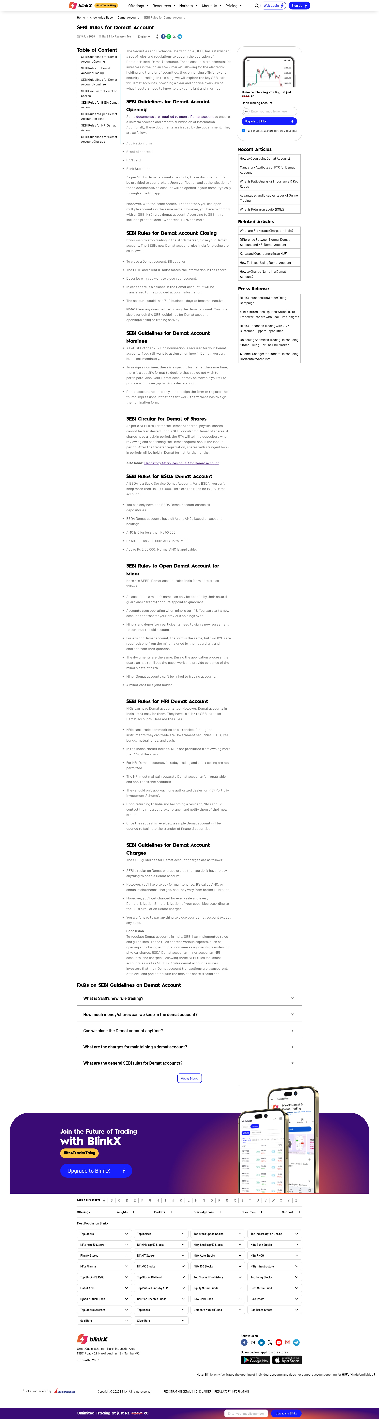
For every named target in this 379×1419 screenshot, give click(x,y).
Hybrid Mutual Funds (92, 1299)
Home (81, 17)
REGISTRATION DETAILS (178, 1391)
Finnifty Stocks (89, 1255)
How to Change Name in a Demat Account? (263, 273)
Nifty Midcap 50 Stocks (150, 1244)
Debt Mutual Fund (261, 1288)
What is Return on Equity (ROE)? (262, 209)
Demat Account (128, 17)
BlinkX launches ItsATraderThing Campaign (263, 300)
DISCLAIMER (203, 1391)
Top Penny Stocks (261, 1277)
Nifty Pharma (88, 1266)
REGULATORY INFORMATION (231, 1391)
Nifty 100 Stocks (203, 1266)
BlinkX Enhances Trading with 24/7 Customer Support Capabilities (264, 328)
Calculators (257, 1299)
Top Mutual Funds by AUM (152, 1288)
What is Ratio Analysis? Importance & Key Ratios (269, 183)
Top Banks (143, 1309)
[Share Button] (157, 36)
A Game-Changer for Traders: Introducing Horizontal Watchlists (269, 356)
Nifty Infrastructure (262, 1266)
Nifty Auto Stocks (204, 1255)
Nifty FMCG (257, 1255)
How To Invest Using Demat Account (265, 262)
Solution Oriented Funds (151, 1299)
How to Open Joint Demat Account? (265, 158)
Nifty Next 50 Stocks (92, 1244)
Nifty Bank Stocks (261, 1244)
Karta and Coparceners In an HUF (263, 253)
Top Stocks (87, 1233)
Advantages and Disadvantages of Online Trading (269, 197)
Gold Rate (86, 1320)
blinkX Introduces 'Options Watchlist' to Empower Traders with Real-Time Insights (269, 314)
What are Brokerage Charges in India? (266, 230)
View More (189, 1078)
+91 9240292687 (88, 1360)
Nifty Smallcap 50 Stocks (208, 1244)
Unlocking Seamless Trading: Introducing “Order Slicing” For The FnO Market (269, 342)
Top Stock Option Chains (208, 1233)
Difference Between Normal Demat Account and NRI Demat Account (265, 241)
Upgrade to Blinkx (286, 1413)
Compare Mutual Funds (208, 1309)
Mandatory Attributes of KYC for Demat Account (267, 169)
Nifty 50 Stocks (146, 1266)
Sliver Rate (143, 1320)
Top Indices (144, 1233)
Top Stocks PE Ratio (92, 1277)
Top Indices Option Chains (266, 1233)
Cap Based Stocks (261, 1309)
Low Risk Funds (203, 1299)
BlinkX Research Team (120, 36)
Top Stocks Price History (208, 1277)
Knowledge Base (101, 17)
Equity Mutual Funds (206, 1288)
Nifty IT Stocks (146, 1255)
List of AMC (87, 1288)
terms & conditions (287, 130)
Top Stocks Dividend (149, 1277)
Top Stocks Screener (92, 1309)
